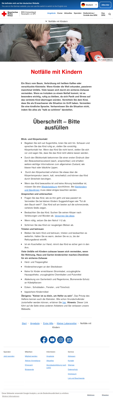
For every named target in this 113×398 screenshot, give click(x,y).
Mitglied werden (31, 356)
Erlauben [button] (105, 395)
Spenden (77, 13)
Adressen (71, 356)
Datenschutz (73, 369)
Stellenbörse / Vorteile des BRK (90, 14)
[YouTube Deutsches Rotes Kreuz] (52, 339)
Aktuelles (68, 13)
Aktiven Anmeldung (32, 360)
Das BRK (103, 14)
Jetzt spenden (9, 356)
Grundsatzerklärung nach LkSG (56, 366)
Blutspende (29, 369)
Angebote (51, 13)
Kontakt (71, 360)
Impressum (72, 374)
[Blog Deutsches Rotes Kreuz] (69, 339)
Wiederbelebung (49, 186)
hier (64, 302)
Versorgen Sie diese (64, 215)
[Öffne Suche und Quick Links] (109, 14)
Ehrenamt (29, 365)
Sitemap (71, 365)
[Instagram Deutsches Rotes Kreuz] (60, 339)
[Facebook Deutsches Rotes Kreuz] (43, 339)
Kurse (59, 13)
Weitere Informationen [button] (10, 396)
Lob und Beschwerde (76, 378)
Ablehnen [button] (90, 395)
